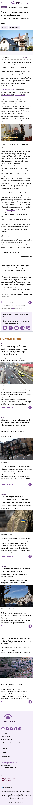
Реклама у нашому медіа (9, 763)
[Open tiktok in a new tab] (11, 328)
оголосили (5, 194)
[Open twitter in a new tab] (28, 328)
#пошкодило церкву (7, 302)
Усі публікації (13, 7)
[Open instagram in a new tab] (22, 328)
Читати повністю (7, 407)
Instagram (22, 270)
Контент (4, 748)
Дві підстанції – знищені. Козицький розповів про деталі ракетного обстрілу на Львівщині (15, 92)
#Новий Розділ (18, 308)
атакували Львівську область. (11, 168)
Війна (20, 7)
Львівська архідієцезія (17, 71)
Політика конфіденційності (10, 767)
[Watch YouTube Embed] (17, 132)
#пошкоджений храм (7, 305)
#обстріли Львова (7, 308)
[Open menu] (30, 2)
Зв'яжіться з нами (7, 770)
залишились (11, 209)
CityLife (4, 7)
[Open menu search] (26, 2)
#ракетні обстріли (20, 305)
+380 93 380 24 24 (6, 736)
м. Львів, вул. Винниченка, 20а (11, 743)
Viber (3, 273)
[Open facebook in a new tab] (5, 328)
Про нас (4, 760)
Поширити (26, 57)
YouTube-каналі (13, 297)
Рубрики (4, 752)
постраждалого (24, 222)
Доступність (5, 765)
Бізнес (26, 7)
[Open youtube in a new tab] (16, 328)
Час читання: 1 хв (14, 27)
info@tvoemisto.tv (6, 739)
